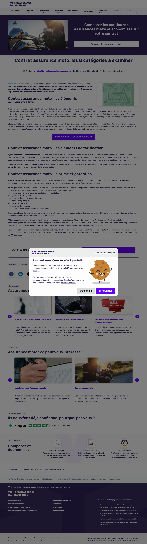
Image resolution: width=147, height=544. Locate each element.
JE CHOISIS (86, 291)
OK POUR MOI (105, 291)
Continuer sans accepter (102, 253)
